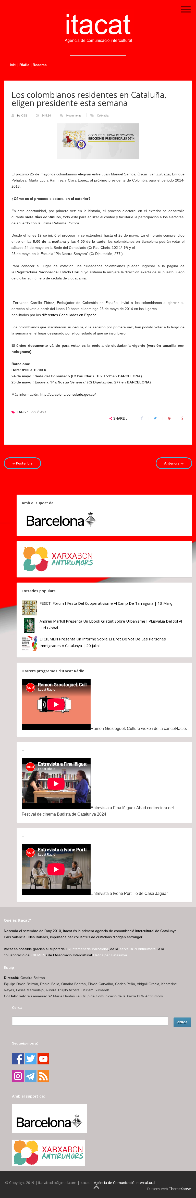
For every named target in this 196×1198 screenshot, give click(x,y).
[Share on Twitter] (155, 418)
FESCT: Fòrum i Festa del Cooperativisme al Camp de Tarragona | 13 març (106, 603)
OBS (24, 115)
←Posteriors (22, 463)
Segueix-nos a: (25, 1043)
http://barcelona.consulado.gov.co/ (67, 394)
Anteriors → (174, 463)
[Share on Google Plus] (183, 418)
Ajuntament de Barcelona (87, 949)
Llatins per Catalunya (110, 955)
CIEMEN (38, 955)
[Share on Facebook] (142, 418)
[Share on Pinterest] (169, 418)
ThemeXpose (180, 1188)
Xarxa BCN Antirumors (137, 949)
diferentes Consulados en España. (70, 315)
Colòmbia (102, 115)
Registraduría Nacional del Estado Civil (47, 272)
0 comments (73, 115)
